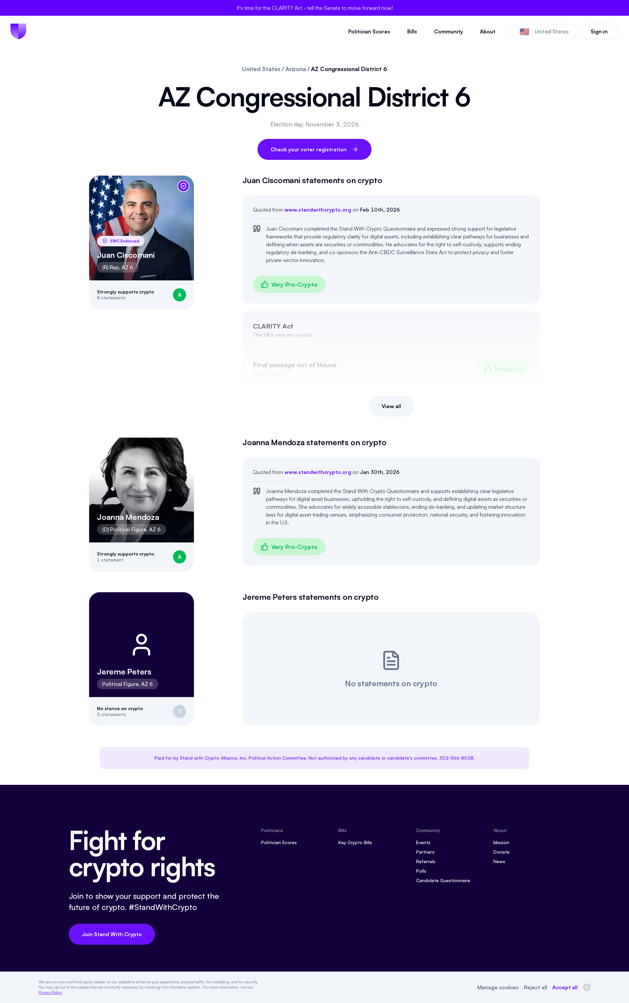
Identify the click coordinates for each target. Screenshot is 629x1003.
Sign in (599, 31)
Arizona (295, 69)
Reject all (535, 987)
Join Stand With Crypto (112, 934)
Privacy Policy (50, 992)
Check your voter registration (309, 149)
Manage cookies (498, 987)
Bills (412, 31)
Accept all (565, 987)
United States (261, 69)
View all (391, 406)
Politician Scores (369, 31)
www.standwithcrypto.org (317, 209)
